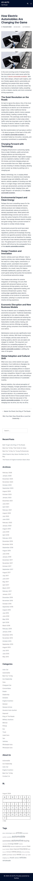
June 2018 (6, 554)
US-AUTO (5, 2)
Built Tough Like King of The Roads (14, 445)
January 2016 (7, 632)
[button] (27, 3)
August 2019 (7, 529)
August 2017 (6, 572)
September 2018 (8, 547)
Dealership (6, 694)
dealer (16, 844)
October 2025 (7, 485)
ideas (11, 849)
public (4, 854)
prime (22, 852)
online (14, 852)
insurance (24, 849)
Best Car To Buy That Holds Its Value (14, 448)
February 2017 (7, 591)
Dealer (5, 691)
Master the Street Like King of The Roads (17, 411)
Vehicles (5, 741)
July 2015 (6, 650)
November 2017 (8, 563)
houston (7, 849)
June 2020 (6, 519)
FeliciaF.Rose (7, 27)
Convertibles (7, 688)
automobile (18, 836)
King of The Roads (8, 716)
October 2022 (7, 494)
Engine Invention (8, 701)
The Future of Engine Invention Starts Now (16, 459)
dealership (6, 846)
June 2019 (6, 532)
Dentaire (5, 698)
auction (5, 837)
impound (16, 849)
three (8, 857)
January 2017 (7, 594)
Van (4, 738)
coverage (11, 844)
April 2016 (6, 622)
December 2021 (8, 501)
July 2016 (6, 613)
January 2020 (7, 525)
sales (29, 854)
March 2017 (6, 588)
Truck (4, 732)
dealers (21, 844)
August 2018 (7, 550)
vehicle (16, 858)
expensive (23, 846)
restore (23, 854)
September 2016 (8, 607)
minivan (8, 852)
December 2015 (8, 635)
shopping (5, 857)
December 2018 (8, 541)
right (26, 854)
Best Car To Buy (8, 676)
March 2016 (6, 625)
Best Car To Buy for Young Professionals (16, 451)
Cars (4, 682)
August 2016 (7, 610)
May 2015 (6, 656)
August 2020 (7, 513)
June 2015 (6, 653)
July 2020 (6, 516)
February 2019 (7, 538)
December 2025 (8, 479)
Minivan (5, 723)
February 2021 (7, 510)
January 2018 (7, 557)
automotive (17, 840)
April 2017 (6, 585)
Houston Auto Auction (10, 710)
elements (12, 846)
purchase (9, 854)
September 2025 (8, 488)
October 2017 (7, 566)
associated (25, 833)
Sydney (16, 878)
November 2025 (8, 482)
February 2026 (7, 472)
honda (4, 849)
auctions (9, 837)
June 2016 (6, 616)
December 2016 (8, 597)
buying (26, 841)
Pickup (5, 726)
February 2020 (7, 522)
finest (28, 846)
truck (12, 858)
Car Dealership (7, 679)
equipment (18, 846)
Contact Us (6, 776)
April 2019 (6, 535)
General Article (7, 707)
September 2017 (8, 569)
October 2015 (7, 641)
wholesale (7, 860)
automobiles (7, 841)
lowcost (4, 852)
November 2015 (8, 638)
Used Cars (6, 735)
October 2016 (7, 604)
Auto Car (5, 669)
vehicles (22, 857)
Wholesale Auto (8, 744)
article (14, 833)
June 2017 (6, 579)
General (5, 704)
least (29, 849)
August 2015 (7, 647)
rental (19, 854)
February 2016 (7, 628)
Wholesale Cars (7, 747)
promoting (27, 852)
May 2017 (6, 582)
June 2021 (6, 504)
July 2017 (6, 575)
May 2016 (6, 619)
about (4, 833)
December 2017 (8, 560)
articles (19, 833)
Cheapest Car (7, 685)
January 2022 (7, 497)
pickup (19, 852)
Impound (5, 713)
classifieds (5, 844)
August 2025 (7, 491)
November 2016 (8, 600)
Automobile (26, 27)
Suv (4, 729)
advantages (9, 833)
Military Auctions (8, 719)
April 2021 (6, 507)
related (14, 854)
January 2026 (7, 476)
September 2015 (8, 644)
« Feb (4, 821)
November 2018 (8, 544)
